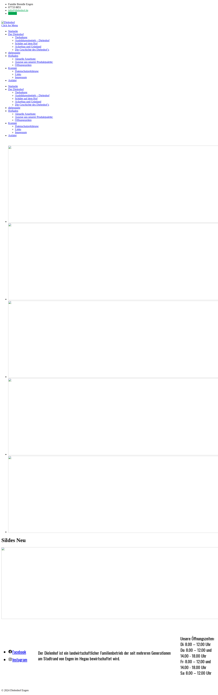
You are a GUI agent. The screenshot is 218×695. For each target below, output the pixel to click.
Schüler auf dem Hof (26, 43)
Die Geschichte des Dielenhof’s (32, 49)
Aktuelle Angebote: (25, 58)
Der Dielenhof (16, 34)
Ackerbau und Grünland (28, 46)
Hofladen (13, 55)
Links (18, 74)
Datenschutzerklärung (26, 71)
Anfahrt (12, 80)
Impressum (21, 77)
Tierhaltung (21, 37)
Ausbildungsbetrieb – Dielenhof (32, 40)
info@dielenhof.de (18, 10)
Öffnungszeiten (23, 65)
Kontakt (12, 13)
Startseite (13, 31)
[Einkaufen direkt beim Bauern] (8, 22)
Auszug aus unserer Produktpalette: (34, 61)
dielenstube (14, 52)
